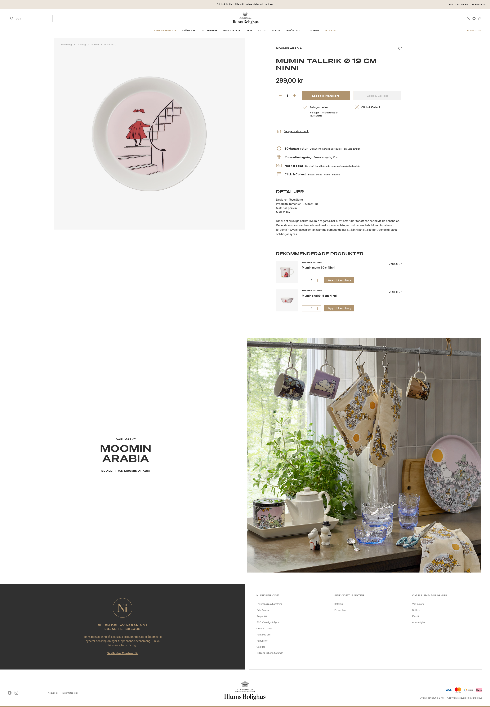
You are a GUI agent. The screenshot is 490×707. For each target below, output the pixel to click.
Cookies (260, 646)
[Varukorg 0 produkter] (479, 18)
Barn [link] (276, 30)
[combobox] (31, 18)
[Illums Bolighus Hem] (245, 18)
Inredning (67, 44)
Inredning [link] (231, 30)
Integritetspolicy (70, 692)
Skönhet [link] (294, 30)
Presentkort (340, 610)
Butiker (416, 610)
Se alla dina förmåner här (122, 653)
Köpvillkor (262, 640)
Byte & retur (263, 610)
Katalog (338, 604)
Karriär (416, 616)
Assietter (109, 44)
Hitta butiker (458, 4)
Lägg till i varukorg (326, 96)
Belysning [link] (209, 30)
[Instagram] (16, 693)
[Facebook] (9, 693)
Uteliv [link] (330, 30)
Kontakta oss (263, 634)
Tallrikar (95, 44)
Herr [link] (262, 30)
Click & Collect (264, 628)
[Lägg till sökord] (12, 19)
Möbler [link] (188, 30)
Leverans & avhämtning (269, 604)
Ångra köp (262, 616)
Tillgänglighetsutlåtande (269, 653)
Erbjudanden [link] (165, 30)
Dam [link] (249, 30)
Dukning (82, 44)
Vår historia (418, 604)
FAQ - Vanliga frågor (267, 622)
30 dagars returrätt (244, 7)
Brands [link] (313, 30)
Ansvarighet (418, 622)
